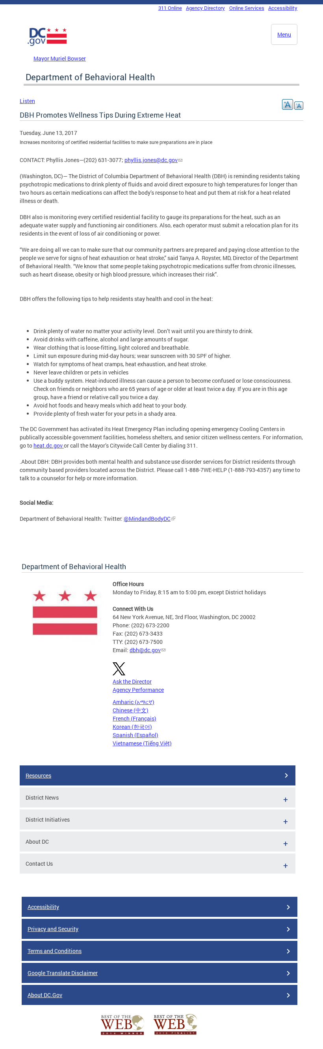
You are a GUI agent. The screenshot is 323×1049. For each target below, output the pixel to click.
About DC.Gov (45, 995)
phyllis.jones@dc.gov (151, 160)
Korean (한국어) (132, 726)
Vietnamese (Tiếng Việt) (142, 743)
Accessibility (282, 7)
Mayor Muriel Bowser (59, 58)
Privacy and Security (53, 929)
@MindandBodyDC (147, 518)
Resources (38, 775)
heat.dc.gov (48, 445)
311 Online (170, 7)
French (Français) (134, 718)
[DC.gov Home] (47, 44)
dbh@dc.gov (145, 650)
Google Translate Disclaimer (63, 973)
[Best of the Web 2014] (122, 1035)
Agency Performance (138, 689)
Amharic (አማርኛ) (133, 702)
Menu (284, 34)
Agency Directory (205, 7)
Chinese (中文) (131, 710)
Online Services (246, 7)
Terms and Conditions (55, 951)
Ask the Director (132, 681)
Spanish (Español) (135, 735)
